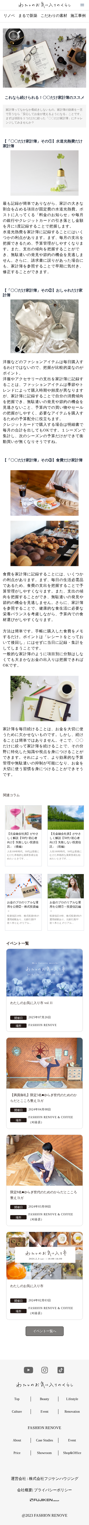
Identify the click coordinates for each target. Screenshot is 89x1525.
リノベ (9, 16)
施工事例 (78, 16)
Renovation (72, 1411)
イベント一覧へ (44, 1331)
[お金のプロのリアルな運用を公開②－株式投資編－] (23, 886)
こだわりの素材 (54, 16)
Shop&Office (72, 1453)
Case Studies (44, 1440)
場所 (18, 1026)
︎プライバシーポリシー (53, 1490)
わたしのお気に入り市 (26, 1286)
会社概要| (25, 1490)
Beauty (44, 1399)
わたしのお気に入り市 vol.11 (31, 1003)
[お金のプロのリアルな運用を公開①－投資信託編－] (66, 886)
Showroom (44, 1453)
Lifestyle (72, 1399)
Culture (17, 1411)
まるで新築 (27, 16)
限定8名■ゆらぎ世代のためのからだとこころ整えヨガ (43, 1195)
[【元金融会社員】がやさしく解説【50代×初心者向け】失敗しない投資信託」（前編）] (66, 817)
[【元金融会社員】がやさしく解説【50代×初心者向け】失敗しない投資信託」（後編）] (23, 817)
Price (17, 1453)
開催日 (18, 1018)
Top (16, 1399)
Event (44, 1411)
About (17, 1440)
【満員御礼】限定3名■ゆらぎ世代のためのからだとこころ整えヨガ (43, 1098)
